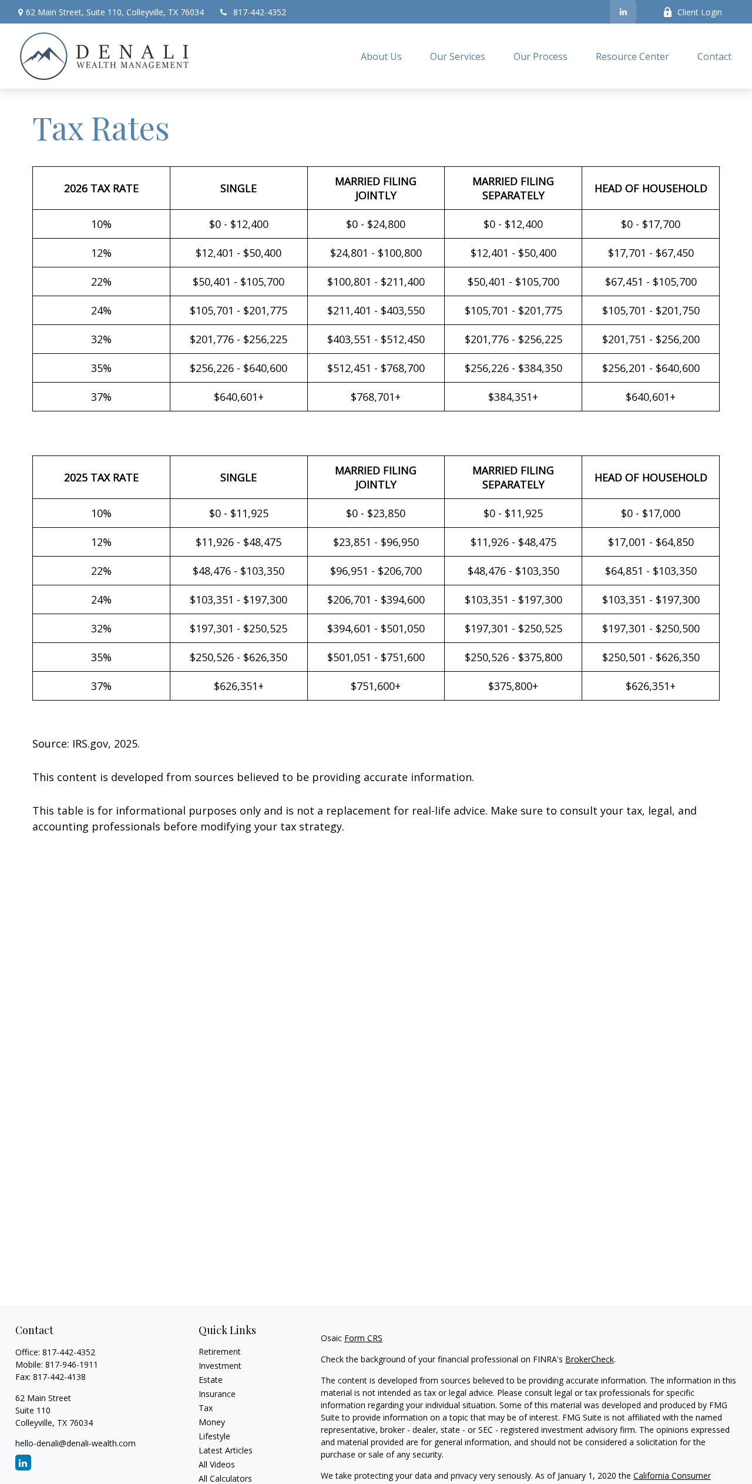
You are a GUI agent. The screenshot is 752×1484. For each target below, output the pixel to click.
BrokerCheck (589, 1359)
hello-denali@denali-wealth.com (75, 1443)
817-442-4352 (259, 12)
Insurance (217, 1393)
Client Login (699, 12)
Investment (220, 1365)
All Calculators (225, 1478)
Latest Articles (226, 1450)
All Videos (217, 1464)
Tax (206, 1407)
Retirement (220, 1351)
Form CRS (363, 1338)
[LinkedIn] (623, 12)
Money (212, 1422)
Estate (211, 1379)
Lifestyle (214, 1436)
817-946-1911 (71, 1364)
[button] (381, 56)
